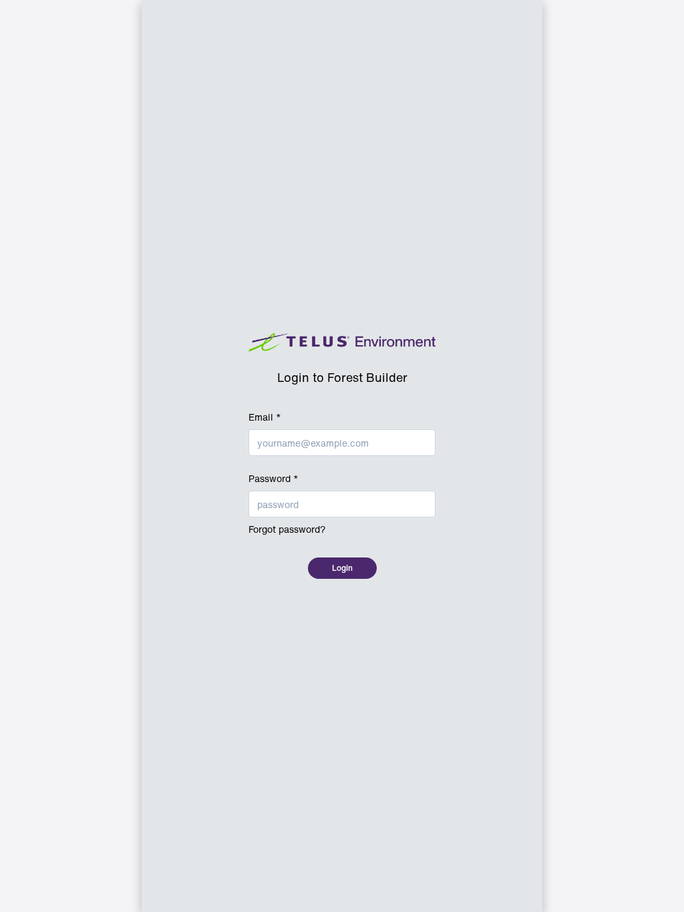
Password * (273, 478)
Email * (264, 417)
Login (342, 568)
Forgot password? (287, 529)
